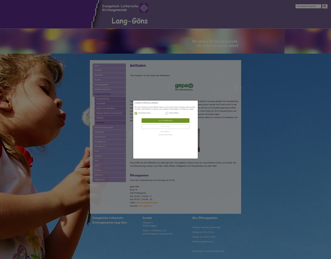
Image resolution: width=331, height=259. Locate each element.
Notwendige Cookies (144, 113)
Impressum (162, 134)
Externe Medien (174, 113)
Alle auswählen (165, 120)
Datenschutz (169, 134)
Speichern (165, 126)
